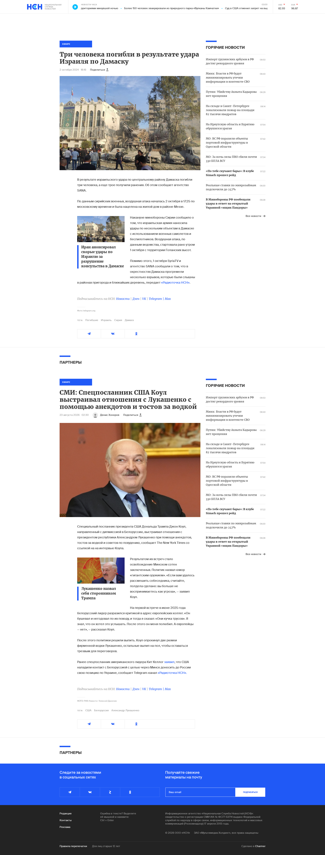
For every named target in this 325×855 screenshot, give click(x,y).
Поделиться (97, 69)
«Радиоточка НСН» (175, 283)
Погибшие (91, 320)
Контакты (66, 820)
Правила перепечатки (73, 846)
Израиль (106, 320)
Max (168, 299)
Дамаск (129, 320)
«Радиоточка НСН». (172, 673)
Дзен (135, 299)
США (88, 710)
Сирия (118, 320)
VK (144, 299)
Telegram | (157, 299)
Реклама (65, 827)
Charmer (260, 846)
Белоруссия (101, 710)
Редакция (65, 813)
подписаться (250, 792)
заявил (169, 662)
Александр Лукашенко (125, 710)
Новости (123, 299)
